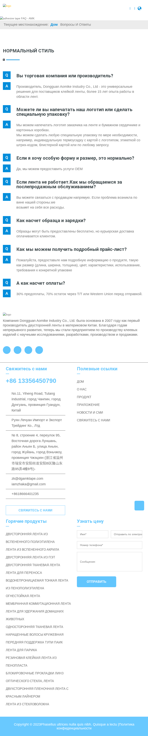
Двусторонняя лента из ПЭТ (30, 557)
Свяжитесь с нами (35, 510)
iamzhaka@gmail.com (29, 484)
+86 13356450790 (31, 380)
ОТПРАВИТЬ (96, 581)
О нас (82, 389)
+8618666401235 (25, 494)
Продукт (84, 397)
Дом (54, 24)
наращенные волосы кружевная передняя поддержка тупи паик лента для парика (35, 642)
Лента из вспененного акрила (32, 549)
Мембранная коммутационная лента (38, 603)
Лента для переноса (24, 572)
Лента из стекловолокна (27, 704)
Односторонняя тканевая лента (34, 627)
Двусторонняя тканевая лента (33, 565)
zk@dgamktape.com (27, 478)
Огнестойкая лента (23, 596)
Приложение (88, 404)
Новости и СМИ (90, 412)
